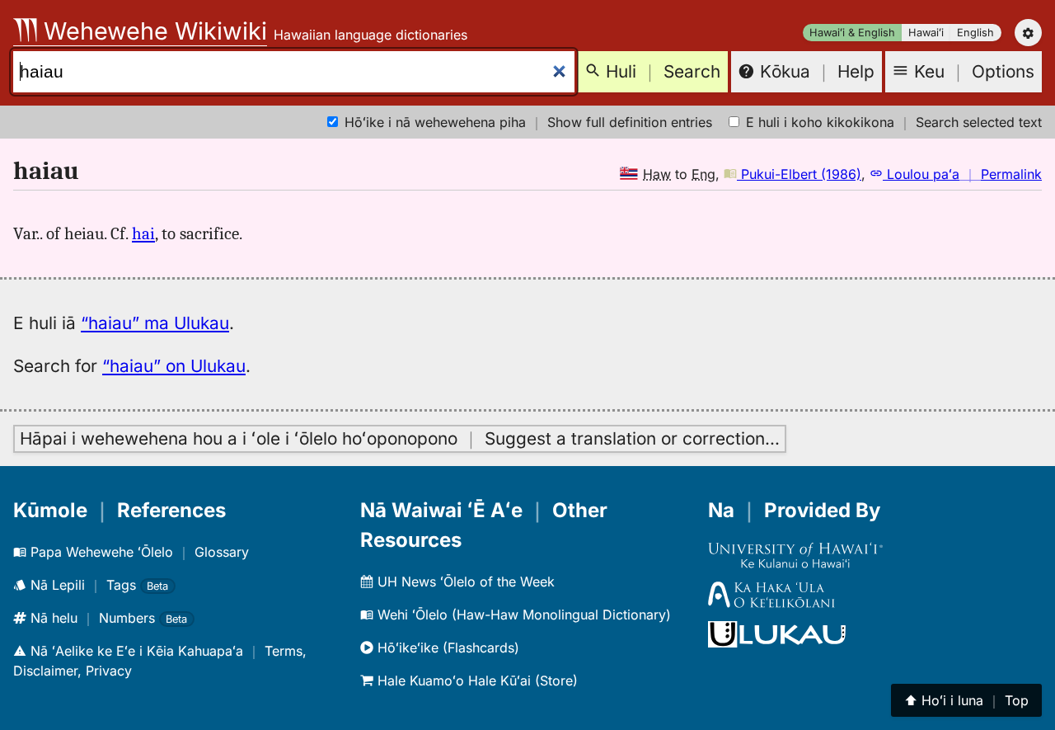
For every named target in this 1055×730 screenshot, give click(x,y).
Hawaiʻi (926, 32)
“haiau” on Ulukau (174, 366)
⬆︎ (966, 700)
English (975, 32)
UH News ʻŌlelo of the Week (464, 581)
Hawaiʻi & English (852, 32)
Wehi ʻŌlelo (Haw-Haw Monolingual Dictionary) (522, 614)
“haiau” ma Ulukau (155, 323)
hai (143, 233)
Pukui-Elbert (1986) (799, 174)
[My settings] (1028, 32)
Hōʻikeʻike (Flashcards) (446, 647)
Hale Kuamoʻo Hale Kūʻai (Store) (475, 680)
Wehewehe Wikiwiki (152, 30)
